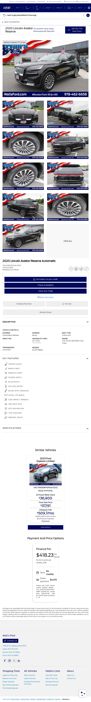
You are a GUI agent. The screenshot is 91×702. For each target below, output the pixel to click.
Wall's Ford (6, 699)
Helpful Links (53, 671)
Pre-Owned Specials (10, 688)
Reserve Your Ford (9, 678)
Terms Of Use (25, 699)
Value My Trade (51, 675)
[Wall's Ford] (9, 8)
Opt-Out (57, 699)
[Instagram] (9, 660)
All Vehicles (30, 671)
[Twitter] (14, 660)
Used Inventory (30, 678)
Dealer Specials (8, 682)
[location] (47, 1)
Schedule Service (52, 682)
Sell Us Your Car (52, 678)
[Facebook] (5, 660)
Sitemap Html (41, 699)
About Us (70, 675)
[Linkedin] (19, 660)
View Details (45, 527)
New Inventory (29, 675)
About (70, 671)
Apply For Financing (10, 675)
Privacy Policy (15, 699)
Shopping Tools (11, 671)
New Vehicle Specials (11, 685)
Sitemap (33, 699)
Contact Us (12, 641)
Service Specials (52, 685)
